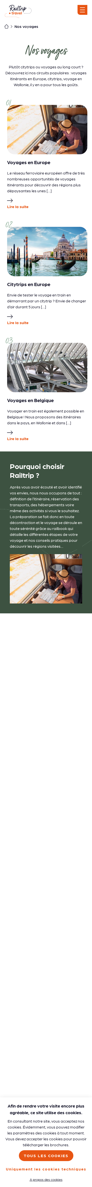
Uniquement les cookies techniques (46, 1169)
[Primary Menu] (82, 10)
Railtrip (18, 12)
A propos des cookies (46, 1179)
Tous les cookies (46, 1155)
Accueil (6, 26)
